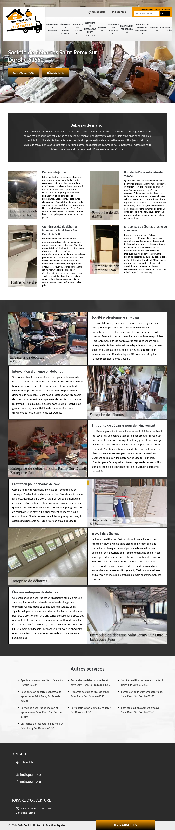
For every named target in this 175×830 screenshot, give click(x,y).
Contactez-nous (23, 73)
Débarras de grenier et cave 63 (65, 29)
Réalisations (55, 73)
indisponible (98, 12)
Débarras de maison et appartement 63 (142, 29)
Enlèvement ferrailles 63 (126, 29)
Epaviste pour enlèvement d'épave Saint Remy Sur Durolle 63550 (140, 710)
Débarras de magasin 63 (77, 29)
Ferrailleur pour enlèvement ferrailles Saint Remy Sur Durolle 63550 (142, 694)
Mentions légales (55, 825)
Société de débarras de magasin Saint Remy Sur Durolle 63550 (142, 682)
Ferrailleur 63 (157, 29)
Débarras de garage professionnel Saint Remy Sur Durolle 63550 (90, 694)
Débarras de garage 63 (113, 29)
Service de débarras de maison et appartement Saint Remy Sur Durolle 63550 (41, 712)
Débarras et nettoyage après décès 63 (90, 29)
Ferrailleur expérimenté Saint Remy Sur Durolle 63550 (91, 710)
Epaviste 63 (102, 29)
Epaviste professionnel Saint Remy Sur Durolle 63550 (42, 682)
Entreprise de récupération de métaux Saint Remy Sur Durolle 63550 (42, 726)
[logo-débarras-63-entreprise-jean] (24, 19)
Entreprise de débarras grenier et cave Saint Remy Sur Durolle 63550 (90, 682)
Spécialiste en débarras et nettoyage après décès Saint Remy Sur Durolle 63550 (41, 696)
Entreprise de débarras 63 (52, 29)
